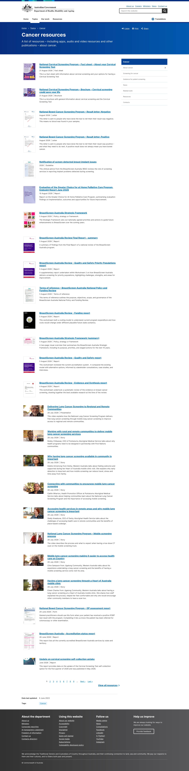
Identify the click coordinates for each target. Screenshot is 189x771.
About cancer (128, 68)
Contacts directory (29, 739)
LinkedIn (99, 733)
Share (146, 28)
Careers (138, 6)
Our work (45, 19)
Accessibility (64, 724)
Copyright (63, 727)
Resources (57, 19)
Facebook (100, 730)
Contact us (162, 6)
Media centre (101, 720)
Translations (160, 19)
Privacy (62, 733)
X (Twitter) (100, 736)
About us (130, 6)
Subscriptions (64, 742)
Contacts (126, 102)
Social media (64, 739)
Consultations (102, 727)
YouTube (99, 739)
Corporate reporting (30, 727)
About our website (66, 720)
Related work (128, 91)
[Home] (48, 8)
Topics (35, 19)
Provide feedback (143, 731)
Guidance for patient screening (134, 79)
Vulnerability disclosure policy (71, 745)
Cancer (42, 28)
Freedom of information (31, 733)
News (154, 6)
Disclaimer (63, 730)
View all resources (107, 685)
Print (136, 28)
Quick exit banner (66, 736)
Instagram (100, 742)
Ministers (146, 6)
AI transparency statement (33, 730)
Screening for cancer (130, 73)
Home (26, 19)
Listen (127, 28)
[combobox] (140, 10)
